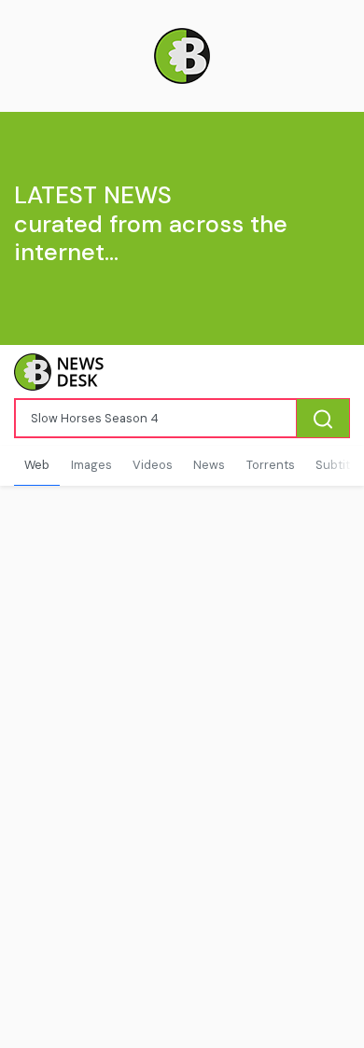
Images (91, 465)
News (209, 465)
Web (36, 465)
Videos (153, 465)
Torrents (270, 465)
